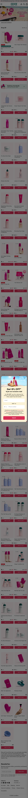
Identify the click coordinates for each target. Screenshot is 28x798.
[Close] (24, 378)
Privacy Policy (20, 410)
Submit (14, 418)
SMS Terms (8, 411)
